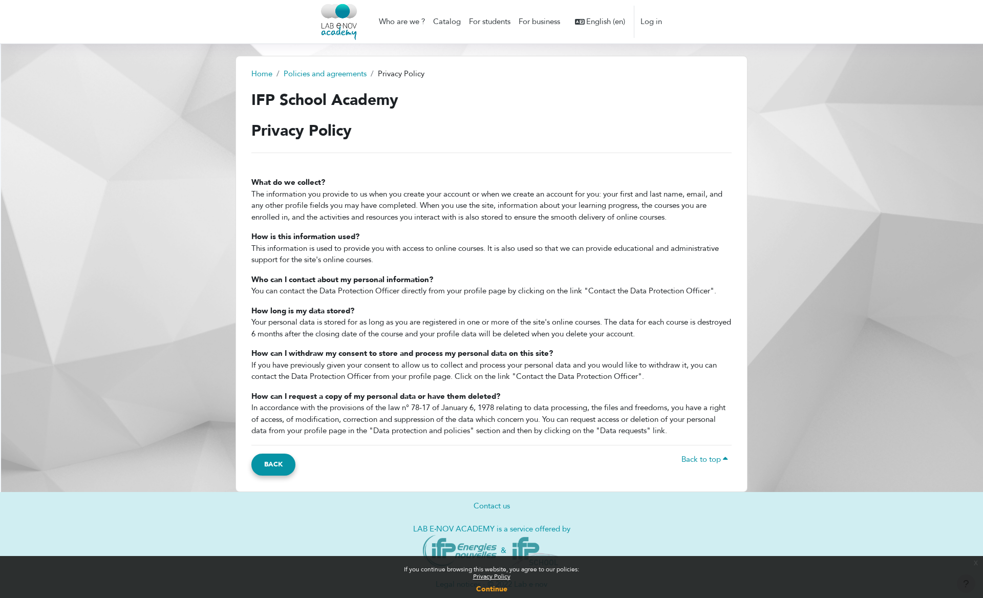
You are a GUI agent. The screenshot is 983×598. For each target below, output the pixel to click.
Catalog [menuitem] (447, 21)
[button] (600, 21)
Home (261, 74)
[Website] (460, 550)
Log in (651, 21)
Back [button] (273, 464)
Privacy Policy (491, 576)
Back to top (702, 459)
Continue (491, 589)
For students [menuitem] (489, 21)
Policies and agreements (325, 74)
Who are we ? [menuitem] (402, 21)
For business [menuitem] (539, 21)
